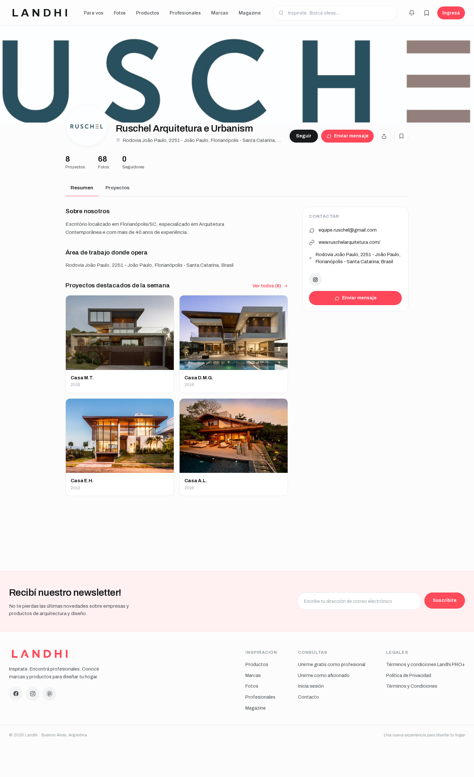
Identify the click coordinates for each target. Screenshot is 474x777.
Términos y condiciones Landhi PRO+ (425, 664)
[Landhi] (40, 654)
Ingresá (451, 12)
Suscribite (445, 600)
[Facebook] (16, 694)
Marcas (219, 12)
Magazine (250, 12)
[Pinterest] (49, 694)
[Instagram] (315, 279)
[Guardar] (401, 136)
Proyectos (117, 187)
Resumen (82, 187)
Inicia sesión (311, 686)
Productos (147, 12)
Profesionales (185, 12)
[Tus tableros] (426, 13)
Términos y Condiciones (411, 686)
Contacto (308, 697)
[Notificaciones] (412, 13)
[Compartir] (384, 136)
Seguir (303, 136)
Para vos (94, 12)
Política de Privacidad (408, 675)
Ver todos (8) (266, 286)
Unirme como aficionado (324, 675)
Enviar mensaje (351, 136)
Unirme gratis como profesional (331, 664)
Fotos (120, 12)
